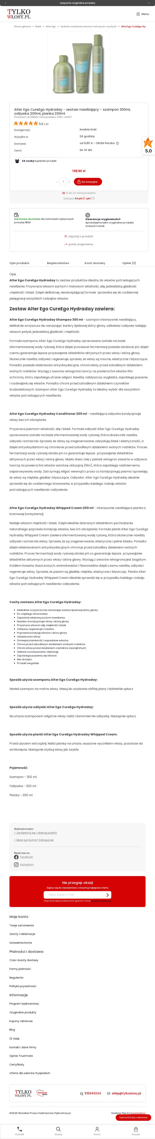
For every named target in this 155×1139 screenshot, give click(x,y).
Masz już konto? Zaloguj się (35, 840)
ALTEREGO (33, 117)
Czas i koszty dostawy (23, 960)
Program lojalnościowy (24, 1004)
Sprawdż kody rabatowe (133, 1117)
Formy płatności (20, 969)
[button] (142, 14)
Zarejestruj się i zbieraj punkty (36, 833)
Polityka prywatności (22, 986)
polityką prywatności (101, 900)
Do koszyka (89, 182)
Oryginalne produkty (22, 1012)
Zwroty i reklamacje (22, 934)
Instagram (27, 864)
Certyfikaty (16, 1064)
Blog (12, 1030)
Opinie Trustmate (21, 1056)
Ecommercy (138, 1113)
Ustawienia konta (20, 943)
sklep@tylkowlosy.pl (126, 1093)
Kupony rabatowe (21, 1021)
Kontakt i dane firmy (22, 1047)
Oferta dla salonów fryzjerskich (29, 1073)
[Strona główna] (19, 14)
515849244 (93, 1093)
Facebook (26, 857)
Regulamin (16, 978)
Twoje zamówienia (21, 925)
